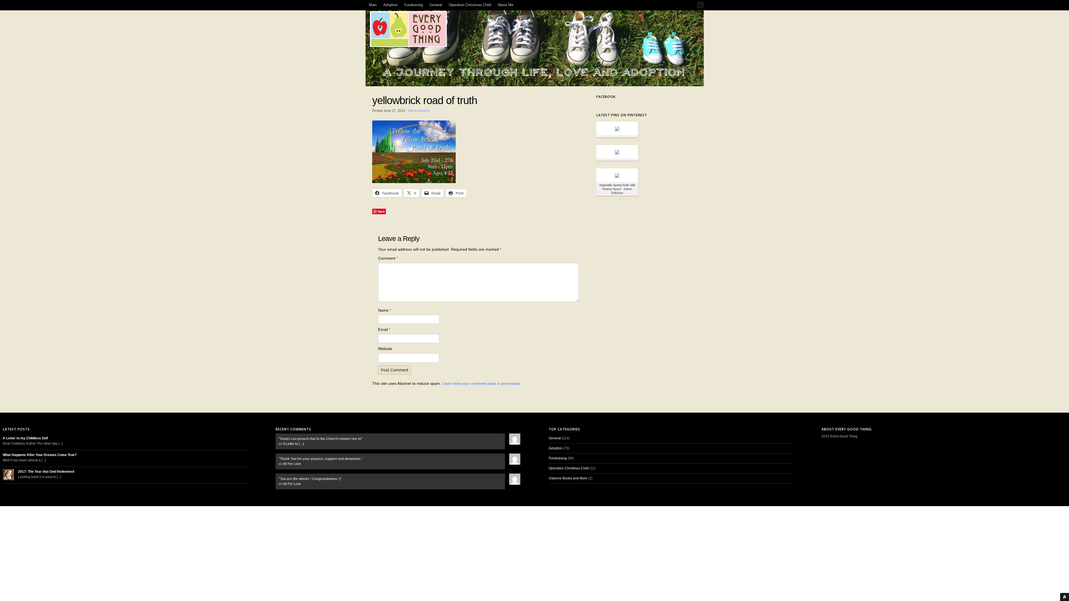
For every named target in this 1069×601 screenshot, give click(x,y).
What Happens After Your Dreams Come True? (40, 455)
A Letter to (293, 444)
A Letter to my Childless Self (25, 438)
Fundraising (413, 5)
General (436, 5)
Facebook (606, 96)
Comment (388, 258)
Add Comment (419, 111)
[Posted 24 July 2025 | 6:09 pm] (617, 128)
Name (384, 310)
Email (384, 329)
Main (373, 5)
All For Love (292, 464)
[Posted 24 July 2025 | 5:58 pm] (617, 175)
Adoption (390, 5)
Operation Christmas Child (470, 5)
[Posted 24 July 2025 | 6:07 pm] (617, 152)
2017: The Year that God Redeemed (46, 472)
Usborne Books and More (568, 478)
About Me (505, 5)
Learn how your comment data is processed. (481, 383)
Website (385, 348)
